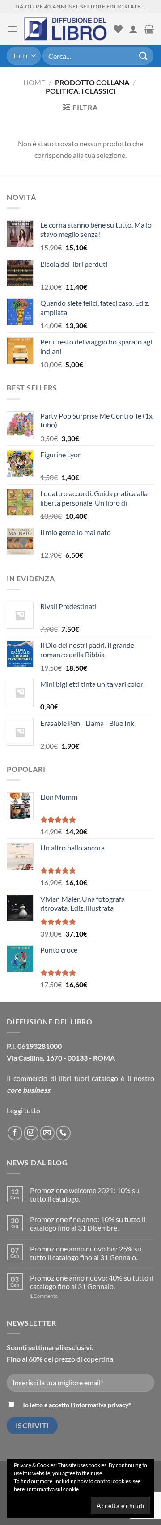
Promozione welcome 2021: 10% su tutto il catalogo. (84, 1194)
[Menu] (12, 29)
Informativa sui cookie (53, 1489)
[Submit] (144, 55)
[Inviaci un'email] (47, 1133)
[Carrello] (149, 29)
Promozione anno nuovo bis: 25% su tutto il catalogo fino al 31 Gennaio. (85, 1252)
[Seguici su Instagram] (31, 1133)
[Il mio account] (133, 29)
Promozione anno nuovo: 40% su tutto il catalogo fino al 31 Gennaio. (91, 1281)
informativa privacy (101, 1405)
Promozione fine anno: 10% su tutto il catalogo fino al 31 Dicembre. (87, 1223)
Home (34, 82)
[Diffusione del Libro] (65, 29)
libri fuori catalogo (88, 1078)
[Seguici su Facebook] (15, 1133)
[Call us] (63, 1133)
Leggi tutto (23, 1110)
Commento (44, 1296)
